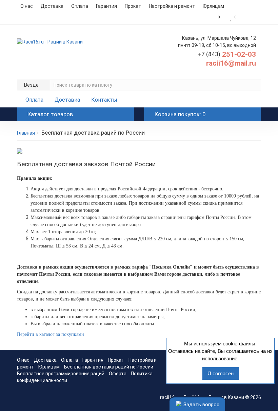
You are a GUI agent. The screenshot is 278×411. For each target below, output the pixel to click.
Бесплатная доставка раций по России (108, 367)
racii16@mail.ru (231, 63)
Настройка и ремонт (172, 6)
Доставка (52, 6)
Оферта (117, 373)
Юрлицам (213, 6)
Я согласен (220, 373)
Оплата (79, 6)
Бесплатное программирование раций (60, 373)
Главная (26, 133)
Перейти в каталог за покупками (50, 334)
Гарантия (106, 6)
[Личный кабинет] (250, 18)
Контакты (104, 100)
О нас (26, 6)
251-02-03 (227, 54)
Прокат (133, 6)
